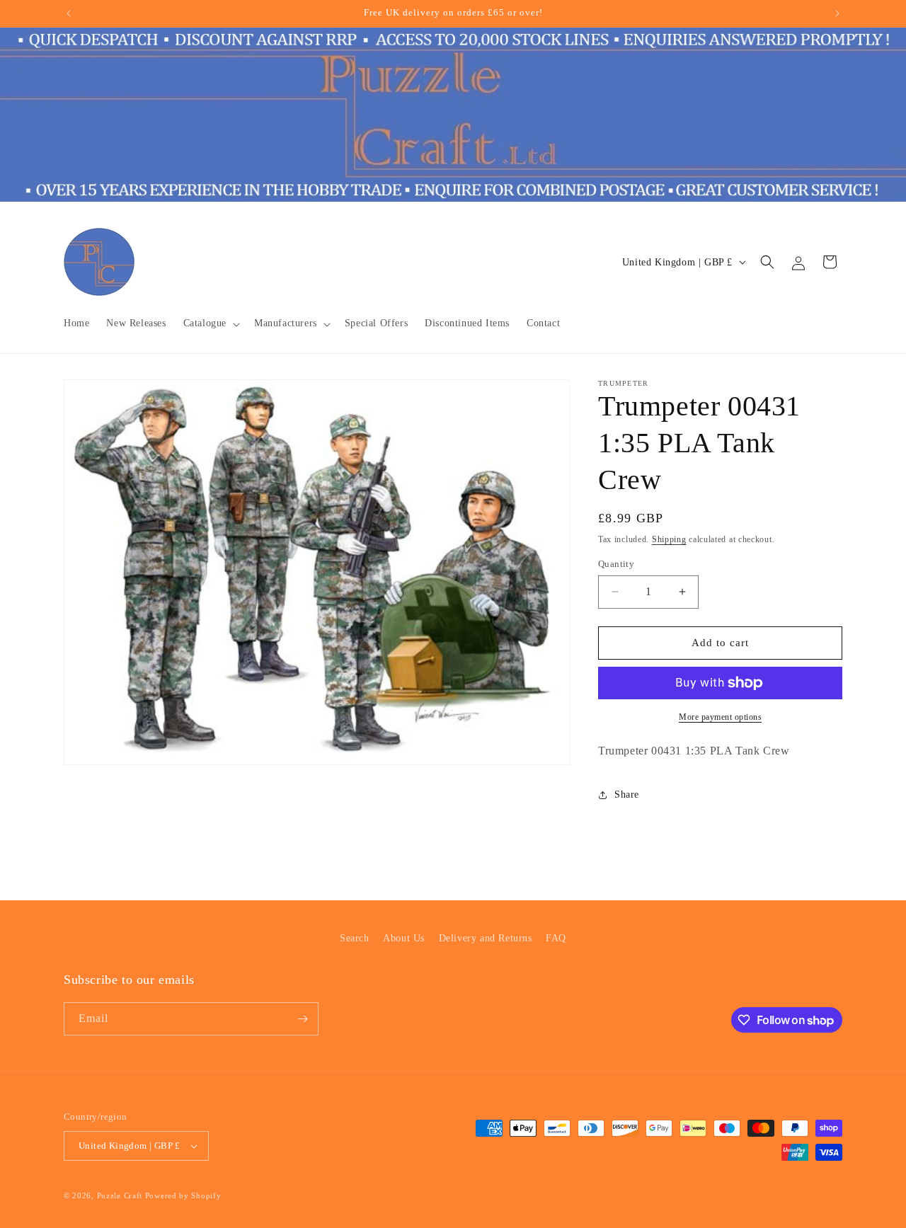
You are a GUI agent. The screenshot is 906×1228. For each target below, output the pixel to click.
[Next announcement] (837, 13)
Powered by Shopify (183, 1195)
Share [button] (626, 794)
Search (354, 938)
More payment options (720, 717)
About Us (404, 938)
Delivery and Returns (485, 938)
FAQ (556, 938)
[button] (210, 323)
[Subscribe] (302, 1018)
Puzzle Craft (119, 1195)
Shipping (669, 539)
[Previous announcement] (68, 13)
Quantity (616, 563)
